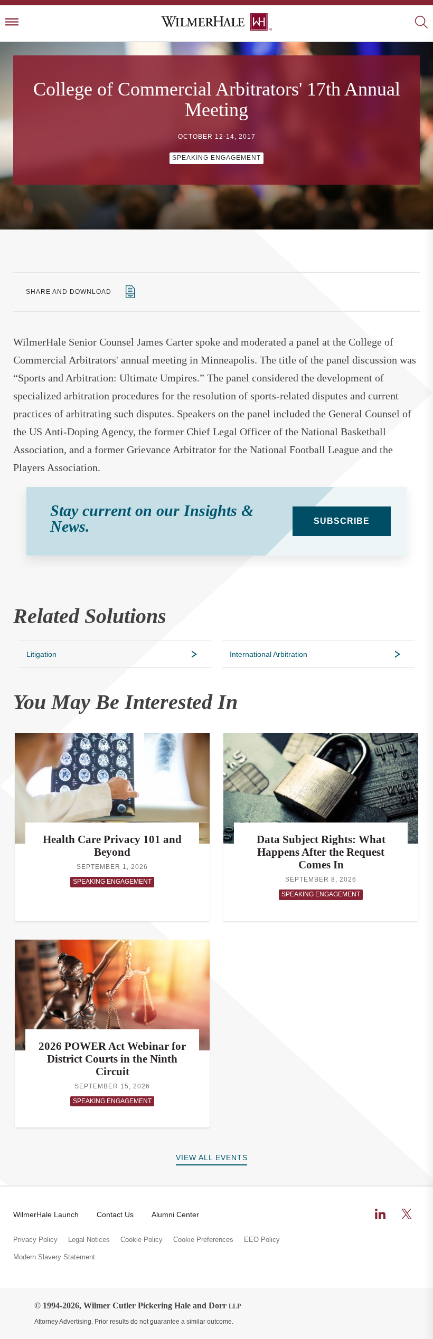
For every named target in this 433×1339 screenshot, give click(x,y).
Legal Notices (89, 1240)
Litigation (41, 654)
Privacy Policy (35, 1240)
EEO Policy (262, 1240)
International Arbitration (268, 654)
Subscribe (342, 521)
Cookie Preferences (203, 1240)
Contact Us (115, 1214)
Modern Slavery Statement (54, 1257)
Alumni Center (175, 1214)
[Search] (421, 23)
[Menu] (12, 23)
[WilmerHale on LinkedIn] (380, 1214)
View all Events (212, 1157)
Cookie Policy (141, 1240)
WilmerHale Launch (46, 1214)
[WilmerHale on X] (406, 1214)
